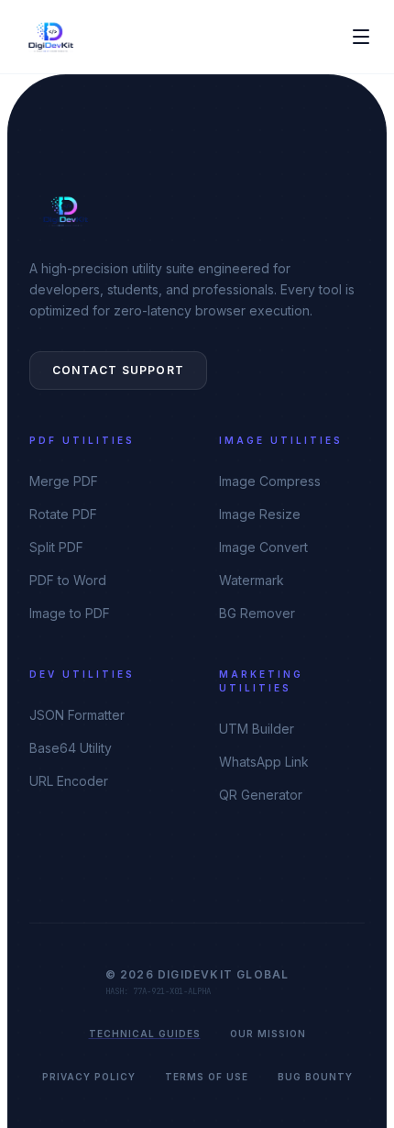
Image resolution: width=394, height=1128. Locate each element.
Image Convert (263, 547)
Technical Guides (145, 1033)
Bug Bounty (315, 1076)
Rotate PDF (63, 514)
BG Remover (257, 613)
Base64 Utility (70, 748)
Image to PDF (69, 613)
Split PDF (56, 547)
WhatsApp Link (264, 761)
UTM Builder (256, 728)
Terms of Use (206, 1076)
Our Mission (268, 1033)
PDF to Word (67, 580)
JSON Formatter (77, 715)
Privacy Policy (89, 1076)
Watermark (251, 580)
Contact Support (118, 370)
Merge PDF (63, 481)
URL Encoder (68, 781)
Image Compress (270, 481)
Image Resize (260, 514)
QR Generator (260, 794)
